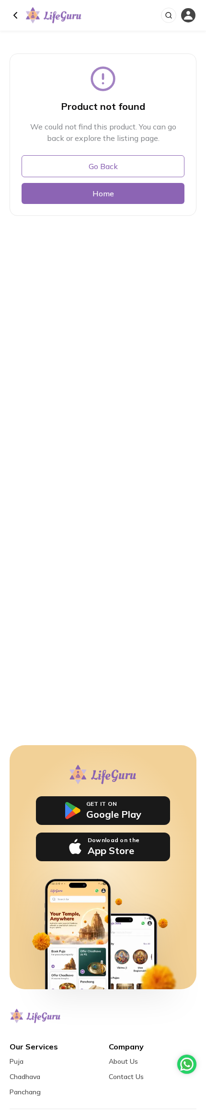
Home (103, 193)
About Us (123, 1061)
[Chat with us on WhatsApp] (186, 1064)
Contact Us (126, 1076)
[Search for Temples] (168, 15)
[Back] (15, 15)
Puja (16, 1061)
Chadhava (25, 1076)
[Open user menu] (188, 15)
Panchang (25, 1092)
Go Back (103, 166)
